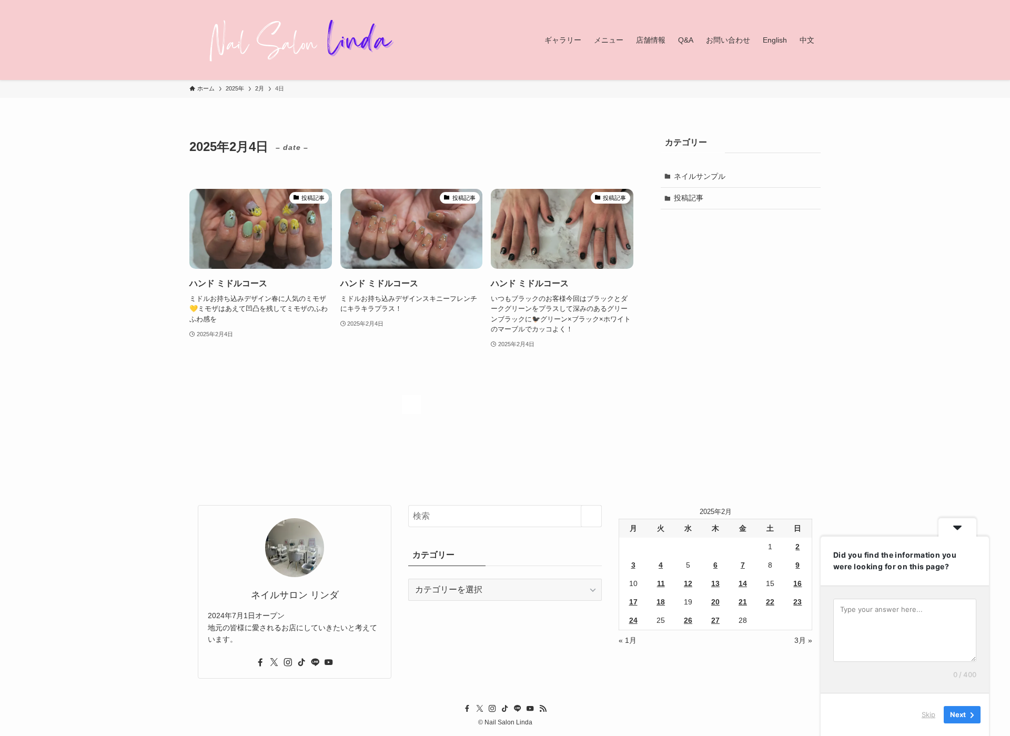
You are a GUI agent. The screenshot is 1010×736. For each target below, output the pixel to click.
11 (661, 583)
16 (797, 583)
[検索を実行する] (591, 516)
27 (715, 620)
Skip (928, 714)
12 (688, 583)
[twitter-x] (274, 662)
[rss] (543, 708)
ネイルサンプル (699, 176)
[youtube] (329, 662)
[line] (315, 662)
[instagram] (287, 662)
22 (770, 602)
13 (715, 583)
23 (797, 602)
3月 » (803, 640)
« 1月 (628, 640)
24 (633, 620)
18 (660, 602)
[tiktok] (301, 662)
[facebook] (260, 662)
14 (743, 583)
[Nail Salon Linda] (294, 40)
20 (715, 602)
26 (688, 620)
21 (743, 602)
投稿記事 (688, 198)
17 (633, 602)
